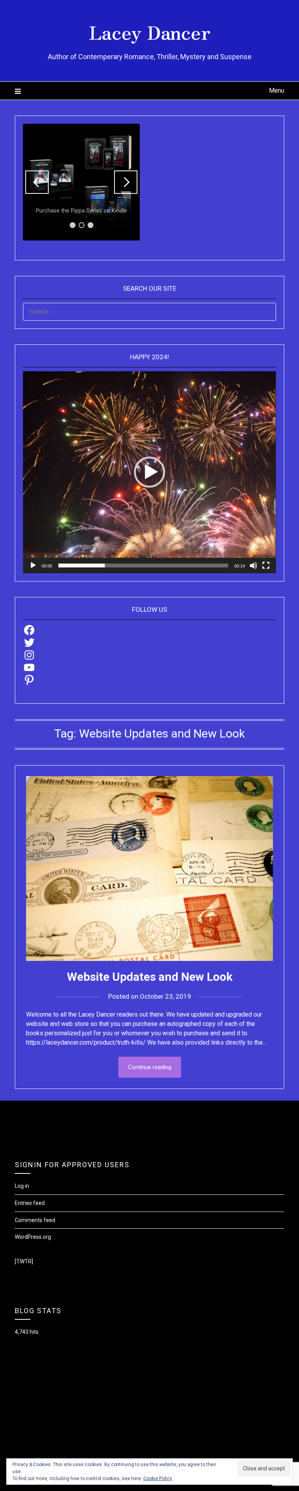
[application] (149, 472)
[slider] (143, 565)
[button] (37, 182)
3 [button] (90, 225)
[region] (81, 182)
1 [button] (73, 225)
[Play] (33, 565)
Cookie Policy (157, 1478)
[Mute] (253, 565)
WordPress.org (33, 1237)
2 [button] (81, 225)
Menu (276, 90)
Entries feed (30, 1203)
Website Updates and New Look (149, 976)
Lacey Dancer (150, 31)
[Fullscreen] (266, 565)
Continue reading (149, 1067)
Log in (22, 1186)
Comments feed (35, 1220)
